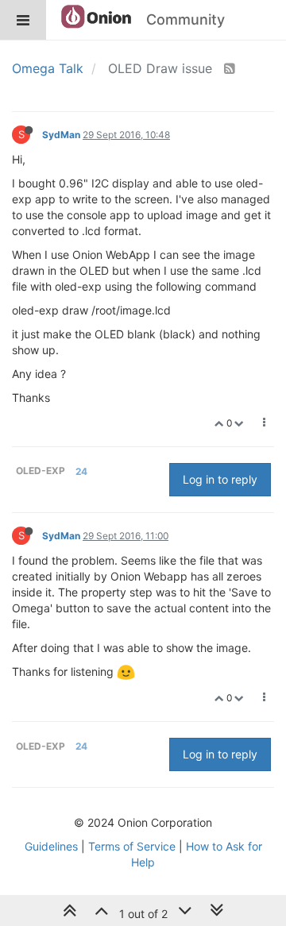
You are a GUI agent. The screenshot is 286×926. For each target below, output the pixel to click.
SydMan (61, 135)
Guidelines (51, 846)
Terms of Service (132, 846)
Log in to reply (220, 479)
